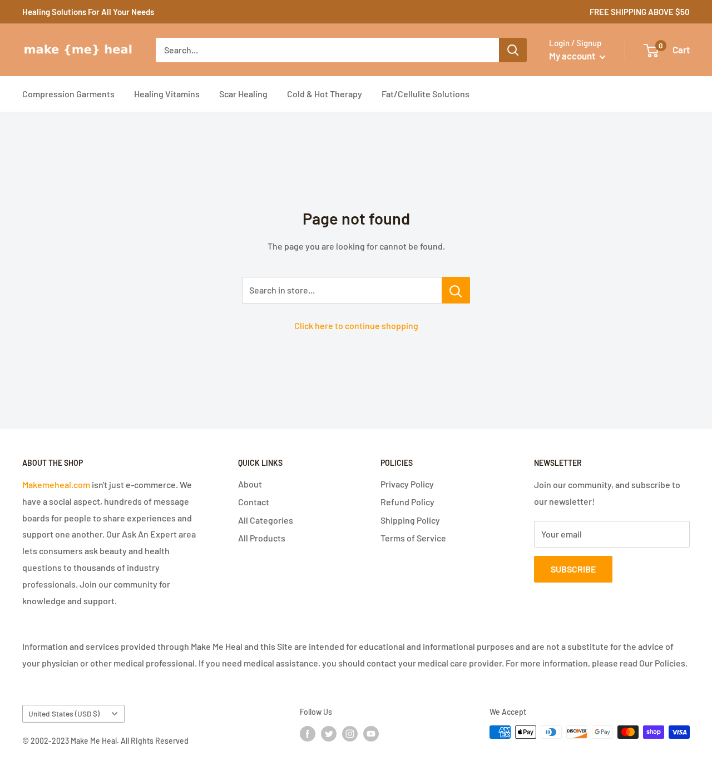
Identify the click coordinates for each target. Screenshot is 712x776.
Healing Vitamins (167, 93)
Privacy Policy (407, 484)
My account (573, 55)
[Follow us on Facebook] (307, 733)
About (250, 484)
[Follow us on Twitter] (329, 733)
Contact (253, 501)
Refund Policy (407, 501)
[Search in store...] (456, 290)
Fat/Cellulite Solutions (425, 93)
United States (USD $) (64, 713)
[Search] (513, 50)
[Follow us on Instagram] (350, 733)
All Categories (265, 520)
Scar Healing (243, 93)
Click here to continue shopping (356, 325)
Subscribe (573, 569)
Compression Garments (68, 93)
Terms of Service (413, 538)
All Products (261, 538)
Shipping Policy (410, 520)
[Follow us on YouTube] (371, 733)
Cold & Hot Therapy (324, 93)
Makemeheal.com (56, 484)
